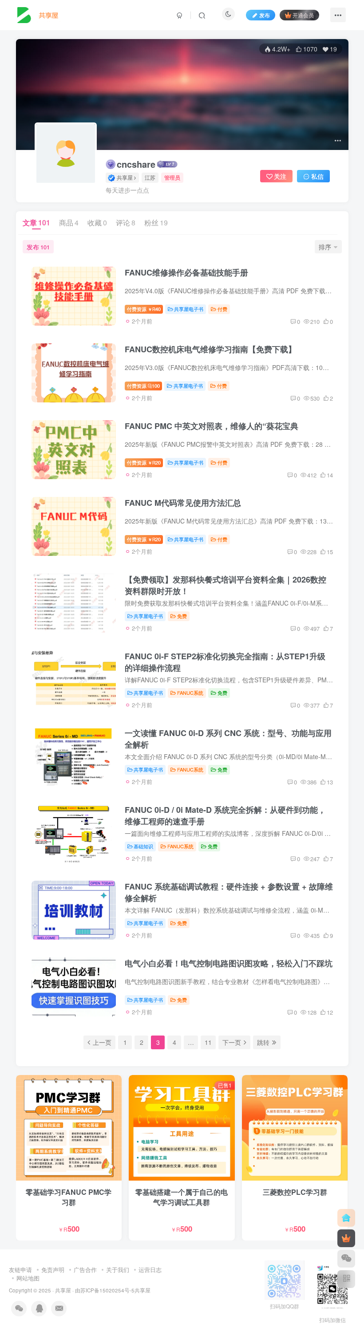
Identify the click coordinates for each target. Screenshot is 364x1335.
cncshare (136, 164)
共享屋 (63, 1290)
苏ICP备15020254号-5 (107, 1290)
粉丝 (156, 222)
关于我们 (117, 1269)
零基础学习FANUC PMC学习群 (68, 1197)
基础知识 (143, 846)
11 (208, 1042)
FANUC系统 (190, 692)
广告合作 (85, 1269)
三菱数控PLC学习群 (295, 1192)
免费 (182, 615)
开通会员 (303, 15)
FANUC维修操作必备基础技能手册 (186, 272)
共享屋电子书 (188, 308)
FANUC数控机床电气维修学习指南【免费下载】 (210, 349)
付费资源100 (143, 385)
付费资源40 (144, 308)
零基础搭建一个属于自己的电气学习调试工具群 (181, 1197)
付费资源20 (144, 462)
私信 (317, 176)
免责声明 (52, 1269)
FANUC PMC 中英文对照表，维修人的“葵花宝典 (211, 426)
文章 (36, 222)
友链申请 (20, 1269)
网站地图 (28, 1278)
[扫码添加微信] (346, 1259)
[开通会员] (346, 1238)
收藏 (97, 222)
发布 (264, 15)
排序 (325, 246)
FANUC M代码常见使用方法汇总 (183, 502)
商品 (69, 222)
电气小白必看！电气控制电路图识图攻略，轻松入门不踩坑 (228, 963)
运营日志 (150, 1269)
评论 (125, 222)
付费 (222, 308)
